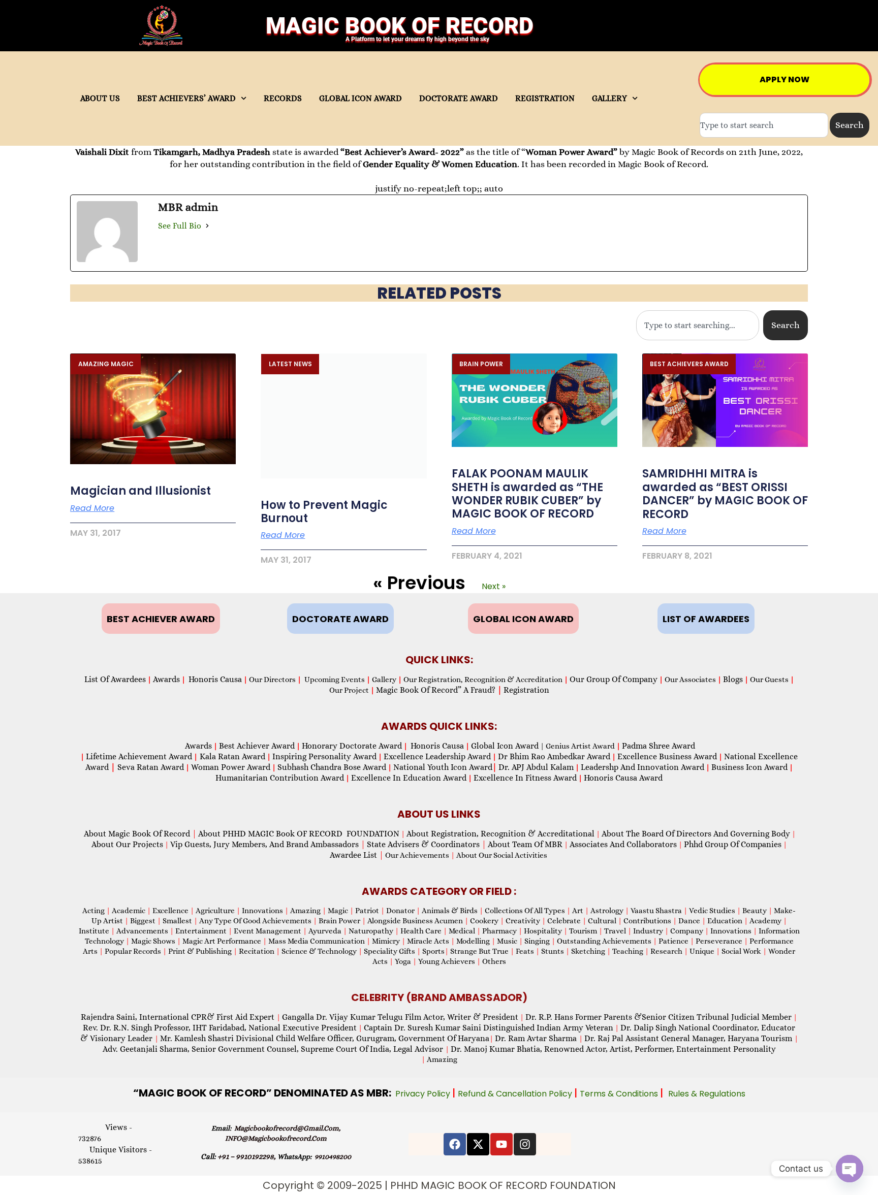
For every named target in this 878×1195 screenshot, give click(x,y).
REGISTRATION (545, 98)
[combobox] (764, 125)
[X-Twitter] (478, 1144)
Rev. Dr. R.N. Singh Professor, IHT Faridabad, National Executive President (220, 1027)
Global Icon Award (505, 746)
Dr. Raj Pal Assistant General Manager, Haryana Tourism (689, 1038)
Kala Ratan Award (231, 756)
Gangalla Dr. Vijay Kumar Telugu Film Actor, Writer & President (400, 1017)
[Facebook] (455, 1144)
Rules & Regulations (706, 1094)
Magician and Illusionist (140, 491)
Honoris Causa (215, 679)
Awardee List (357, 855)
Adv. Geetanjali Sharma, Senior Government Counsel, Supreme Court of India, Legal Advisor (274, 1049)
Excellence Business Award (667, 756)
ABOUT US (100, 98)
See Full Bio (179, 226)
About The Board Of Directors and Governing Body (696, 833)
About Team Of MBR (525, 844)
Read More (92, 508)
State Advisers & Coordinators (426, 844)
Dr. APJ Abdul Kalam (536, 767)
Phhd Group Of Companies (732, 844)
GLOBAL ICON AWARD (360, 98)
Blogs (733, 679)
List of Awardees (115, 679)
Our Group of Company (613, 679)
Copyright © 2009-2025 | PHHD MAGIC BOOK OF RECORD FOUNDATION (439, 1185)
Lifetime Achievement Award (139, 756)
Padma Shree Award (658, 746)
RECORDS (283, 98)
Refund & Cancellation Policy (516, 1094)
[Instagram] (525, 1144)
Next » (494, 586)
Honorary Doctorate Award (352, 746)
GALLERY (609, 98)
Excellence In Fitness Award (525, 778)
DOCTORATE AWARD (458, 98)
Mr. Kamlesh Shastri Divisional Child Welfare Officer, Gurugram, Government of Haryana (324, 1038)
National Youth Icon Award (445, 767)
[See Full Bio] (207, 226)
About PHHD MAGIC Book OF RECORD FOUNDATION (298, 833)
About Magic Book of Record (140, 833)
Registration (526, 690)
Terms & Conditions (620, 1094)
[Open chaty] (849, 1168)
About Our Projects (127, 844)
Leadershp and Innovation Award (642, 767)
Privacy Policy (423, 1094)
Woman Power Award (230, 767)
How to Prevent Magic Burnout (324, 511)
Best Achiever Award (257, 746)
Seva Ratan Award (149, 767)
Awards (166, 679)
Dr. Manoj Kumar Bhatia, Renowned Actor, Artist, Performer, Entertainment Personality (613, 1049)
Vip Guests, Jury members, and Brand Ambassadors (267, 844)
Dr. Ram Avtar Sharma (536, 1038)
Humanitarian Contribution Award (279, 778)
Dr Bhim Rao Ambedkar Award (554, 756)
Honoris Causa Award (623, 778)
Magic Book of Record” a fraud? (439, 690)
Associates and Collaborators (623, 844)
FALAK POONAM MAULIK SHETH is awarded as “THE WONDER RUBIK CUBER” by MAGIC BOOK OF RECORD (527, 494)
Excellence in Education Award (408, 778)
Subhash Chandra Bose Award (331, 767)
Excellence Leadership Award (437, 756)
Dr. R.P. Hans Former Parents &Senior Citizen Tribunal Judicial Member (658, 1017)
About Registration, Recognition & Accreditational (500, 833)
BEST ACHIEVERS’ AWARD (186, 98)
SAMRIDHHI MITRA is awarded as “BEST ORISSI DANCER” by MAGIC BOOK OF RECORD (725, 494)
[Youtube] (501, 1144)
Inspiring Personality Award (324, 756)
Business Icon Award (749, 767)
